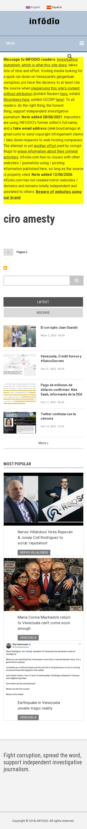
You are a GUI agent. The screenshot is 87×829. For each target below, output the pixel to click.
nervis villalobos (34, 552)
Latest (43, 302)
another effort (45, 146)
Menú (10, 43)
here (64, 94)
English (35, 7)
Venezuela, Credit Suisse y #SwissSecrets (61, 358)
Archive (43, 313)
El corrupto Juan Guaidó (59, 327)
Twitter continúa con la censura (58, 416)
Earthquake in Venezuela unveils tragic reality (39, 705)
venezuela (28, 637)
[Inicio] (43, 21)
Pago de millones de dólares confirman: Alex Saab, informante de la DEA (61, 389)
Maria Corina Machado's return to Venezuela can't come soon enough (44, 623)
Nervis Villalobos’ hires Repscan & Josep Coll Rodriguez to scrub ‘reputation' (45, 537)
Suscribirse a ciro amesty (5, 268)
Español (56, 7)
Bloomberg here (16, 99)
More (42, 443)
